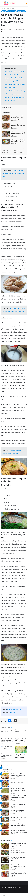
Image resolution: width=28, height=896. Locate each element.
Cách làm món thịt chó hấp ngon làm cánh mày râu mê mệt (18, 133)
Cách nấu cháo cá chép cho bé (12, 151)
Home (3, 8)
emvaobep (12, 56)
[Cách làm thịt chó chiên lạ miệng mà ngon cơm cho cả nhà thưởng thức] (5, 775)
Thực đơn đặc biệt (21, 11)
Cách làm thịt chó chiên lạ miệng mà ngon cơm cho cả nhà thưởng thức (18, 775)
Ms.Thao (4, 29)
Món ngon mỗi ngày (12, 11)
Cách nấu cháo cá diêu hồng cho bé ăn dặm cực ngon (7, 755)
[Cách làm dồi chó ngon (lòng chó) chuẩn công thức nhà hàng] (5, 859)
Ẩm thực (7, 8)
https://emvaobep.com (14, 709)
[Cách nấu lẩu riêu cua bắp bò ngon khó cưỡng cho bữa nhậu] (5, 832)
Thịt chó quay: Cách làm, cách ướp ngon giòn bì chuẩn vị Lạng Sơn (17, 117)
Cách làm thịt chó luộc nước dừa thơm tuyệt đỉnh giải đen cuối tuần (18, 125)
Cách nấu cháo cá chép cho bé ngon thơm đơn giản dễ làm (13, 173)
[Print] (15, 720)
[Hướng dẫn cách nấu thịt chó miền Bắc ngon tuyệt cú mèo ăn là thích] (5, 846)
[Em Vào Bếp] (10, 3)
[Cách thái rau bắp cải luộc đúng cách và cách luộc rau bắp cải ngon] (5, 790)
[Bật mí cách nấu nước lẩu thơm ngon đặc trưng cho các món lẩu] (7, 733)
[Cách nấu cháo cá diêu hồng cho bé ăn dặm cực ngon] (7, 749)
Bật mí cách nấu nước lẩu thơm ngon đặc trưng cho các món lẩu (7, 740)
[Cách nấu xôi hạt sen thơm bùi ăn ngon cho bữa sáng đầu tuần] (21, 749)
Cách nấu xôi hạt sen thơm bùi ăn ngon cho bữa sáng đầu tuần (20, 756)
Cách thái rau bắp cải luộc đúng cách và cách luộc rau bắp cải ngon (18, 790)
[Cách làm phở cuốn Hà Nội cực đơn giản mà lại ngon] (6, 141)
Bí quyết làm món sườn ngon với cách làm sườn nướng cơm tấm (21, 740)
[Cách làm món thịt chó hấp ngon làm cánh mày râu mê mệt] (6, 134)
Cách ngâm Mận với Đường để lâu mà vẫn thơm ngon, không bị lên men (18, 873)
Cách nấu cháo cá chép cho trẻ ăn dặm (14, 153)
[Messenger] (9, 720)
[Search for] (26, 3)
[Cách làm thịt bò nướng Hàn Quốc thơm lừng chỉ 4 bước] (5, 826)
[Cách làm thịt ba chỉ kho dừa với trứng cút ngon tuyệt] (5, 783)
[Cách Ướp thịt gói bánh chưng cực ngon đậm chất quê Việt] (5, 852)
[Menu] (2, 3)
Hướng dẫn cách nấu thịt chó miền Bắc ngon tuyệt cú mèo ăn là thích (19, 845)
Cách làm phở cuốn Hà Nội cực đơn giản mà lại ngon (18, 140)
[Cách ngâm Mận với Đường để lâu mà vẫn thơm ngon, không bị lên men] (5, 874)
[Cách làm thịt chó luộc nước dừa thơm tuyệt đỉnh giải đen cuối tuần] (6, 125)
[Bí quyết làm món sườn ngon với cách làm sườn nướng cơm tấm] (21, 733)
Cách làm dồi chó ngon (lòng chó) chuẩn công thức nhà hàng (18, 859)
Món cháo (12, 8)
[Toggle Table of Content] (23, 149)
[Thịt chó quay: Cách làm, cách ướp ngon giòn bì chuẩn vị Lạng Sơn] (6, 117)
